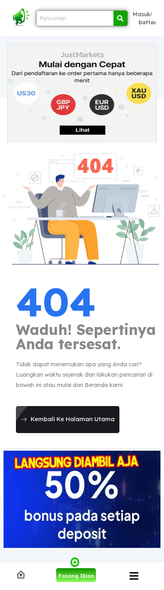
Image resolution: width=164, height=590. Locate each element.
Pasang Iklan (76, 576)
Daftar (147, 22)
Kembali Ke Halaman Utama (73, 419)
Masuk (141, 14)
